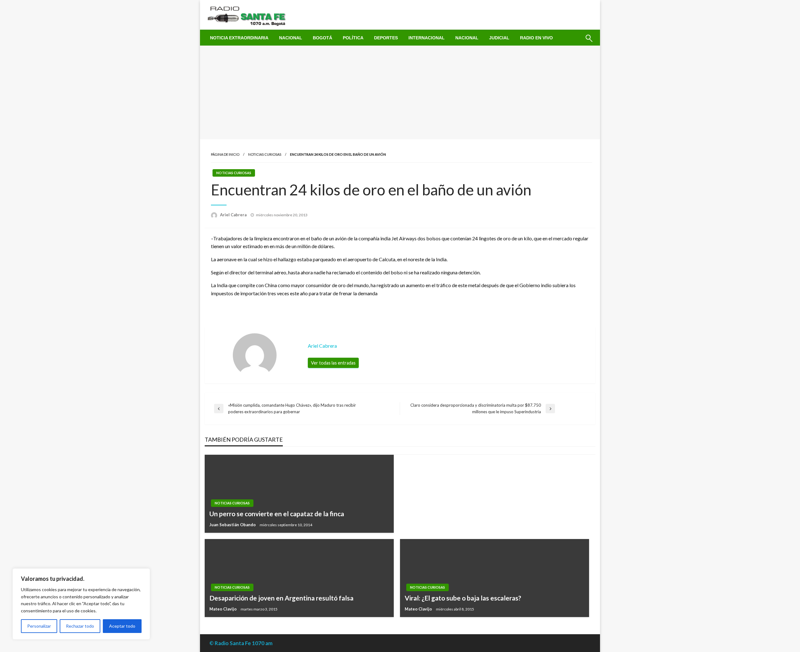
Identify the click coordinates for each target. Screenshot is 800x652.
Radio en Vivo (536, 37)
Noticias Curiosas (264, 154)
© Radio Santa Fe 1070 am (240, 643)
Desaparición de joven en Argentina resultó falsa (281, 598)
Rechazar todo (80, 626)
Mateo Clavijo (223, 608)
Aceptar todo (122, 626)
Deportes (386, 37)
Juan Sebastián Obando (233, 524)
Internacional (426, 37)
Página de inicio (225, 154)
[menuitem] (239, 38)
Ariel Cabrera (234, 214)
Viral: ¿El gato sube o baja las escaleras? (463, 598)
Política (353, 37)
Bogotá (322, 37)
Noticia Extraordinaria (239, 37)
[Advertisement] (400, 92)
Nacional (290, 37)
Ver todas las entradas (333, 362)
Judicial (499, 37)
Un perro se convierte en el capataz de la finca (276, 513)
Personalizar (39, 626)
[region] (81, 604)
